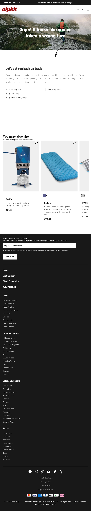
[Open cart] (83, 9)
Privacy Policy (53, 250)
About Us (6, 313)
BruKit (9, 199)
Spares (5, 405)
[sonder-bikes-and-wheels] (7, 2)
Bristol (5, 456)
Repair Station (8, 307)
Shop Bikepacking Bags (16, 97)
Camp (5, 364)
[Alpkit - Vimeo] (55, 472)
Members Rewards (10, 300)
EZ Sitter (86, 203)
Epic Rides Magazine (11, 344)
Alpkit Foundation (11, 281)
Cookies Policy (63, 250)
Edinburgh (7, 446)
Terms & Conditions (46, 478)
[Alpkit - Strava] (61, 472)
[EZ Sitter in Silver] (83, 195)
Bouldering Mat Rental (11, 418)
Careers (6, 317)
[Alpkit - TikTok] (42, 472)
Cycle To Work (8, 422)
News (5, 354)
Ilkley (5, 453)
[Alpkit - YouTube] (48, 472)
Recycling (6, 412)
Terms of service (9, 323)
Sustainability (8, 303)
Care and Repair (9, 408)
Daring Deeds (8, 367)
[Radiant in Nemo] (45, 195)
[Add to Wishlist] (36, 143)
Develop (6, 371)
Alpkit (5, 270)
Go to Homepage (13, 89)
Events (6, 374)
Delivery (6, 399)
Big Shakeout (9, 275)
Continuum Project (10, 310)
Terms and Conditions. (38, 250)
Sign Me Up (10, 257)
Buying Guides (8, 358)
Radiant (48, 203)
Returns (6, 402)
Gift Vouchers (8, 395)
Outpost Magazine (10, 341)
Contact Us (7, 385)
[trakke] (17, 2)
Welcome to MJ (9, 338)
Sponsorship (8, 320)
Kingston (6, 459)
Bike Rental (7, 415)
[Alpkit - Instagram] (36, 472)
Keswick (6, 440)
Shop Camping (12, 93)
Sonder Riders (8, 351)
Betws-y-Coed (8, 449)
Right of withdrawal (46, 490)
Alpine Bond (7, 389)
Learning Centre (9, 361)
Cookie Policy (45, 486)
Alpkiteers (7, 348)
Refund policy (8, 326)
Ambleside (7, 436)
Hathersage (7, 433)
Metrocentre (8, 443)
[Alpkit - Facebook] (30, 472)
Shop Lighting (54, 89)
